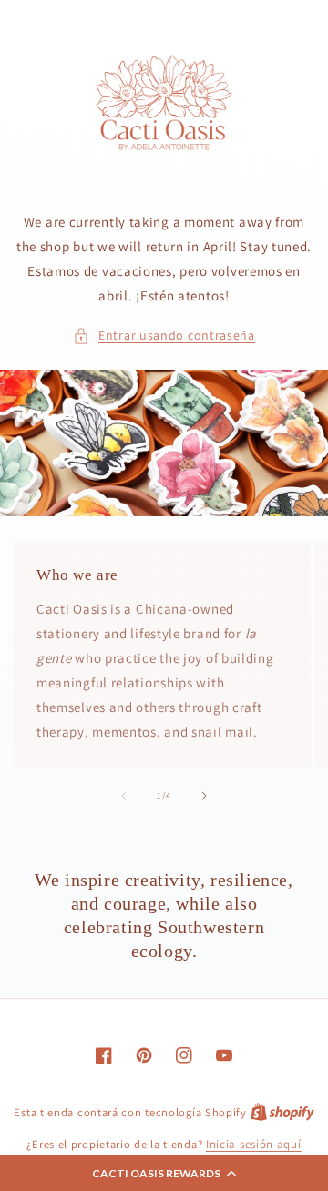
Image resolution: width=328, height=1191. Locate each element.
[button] (164, 1173)
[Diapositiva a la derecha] (204, 796)
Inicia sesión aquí (254, 1144)
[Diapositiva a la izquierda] (124, 796)
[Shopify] (282, 1112)
